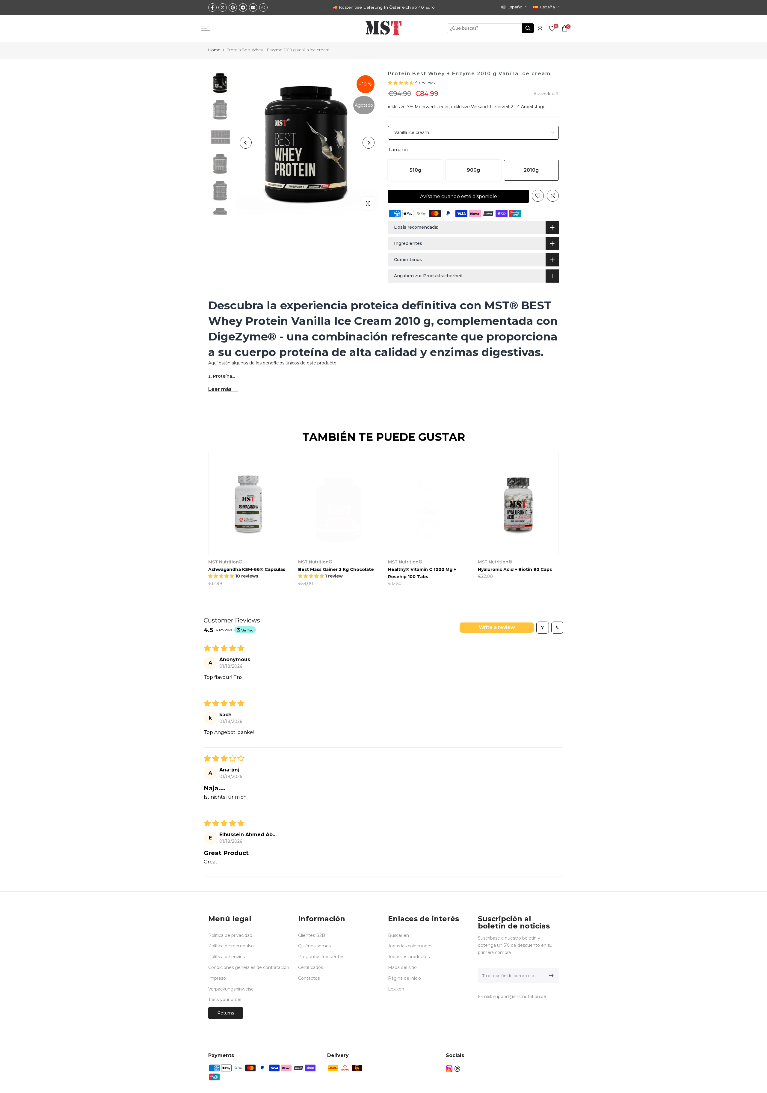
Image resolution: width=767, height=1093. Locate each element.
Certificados (310, 967)
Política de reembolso (231, 946)
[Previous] (246, 143)
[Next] (369, 143)
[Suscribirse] (550, 975)
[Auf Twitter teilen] (222, 7)
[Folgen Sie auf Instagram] (449, 1068)
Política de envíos (226, 956)
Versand (479, 106)
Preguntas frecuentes (321, 956)
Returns (225, 1013)
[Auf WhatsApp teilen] (263, 7)
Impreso (217, 978)
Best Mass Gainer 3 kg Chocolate (523, 569)
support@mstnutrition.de (519, 996)
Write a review (497, 627)
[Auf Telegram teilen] (243, 7)
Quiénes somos (314, 946)
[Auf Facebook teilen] (212, 7)
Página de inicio (404, 978)
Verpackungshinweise (231, 989)
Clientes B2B (311, 935)
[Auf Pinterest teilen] (233, 7)
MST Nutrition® (413, 562)
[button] (401, 82)
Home (214, 49)
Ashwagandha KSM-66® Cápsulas (434, 569)
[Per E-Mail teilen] (253, 7)
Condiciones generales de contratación (248, 967)
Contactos (309, 978)
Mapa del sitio (402, 967)
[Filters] (542, 628)
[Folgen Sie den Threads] (457, 1068)
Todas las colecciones (410, 946)
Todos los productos (409, 956)
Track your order (225, 999)
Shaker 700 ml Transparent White (345, 569)
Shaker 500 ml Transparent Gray (252, 569)
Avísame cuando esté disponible (458, 196)
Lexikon (396, 989)
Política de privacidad (230, 935)
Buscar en (398, 935)
